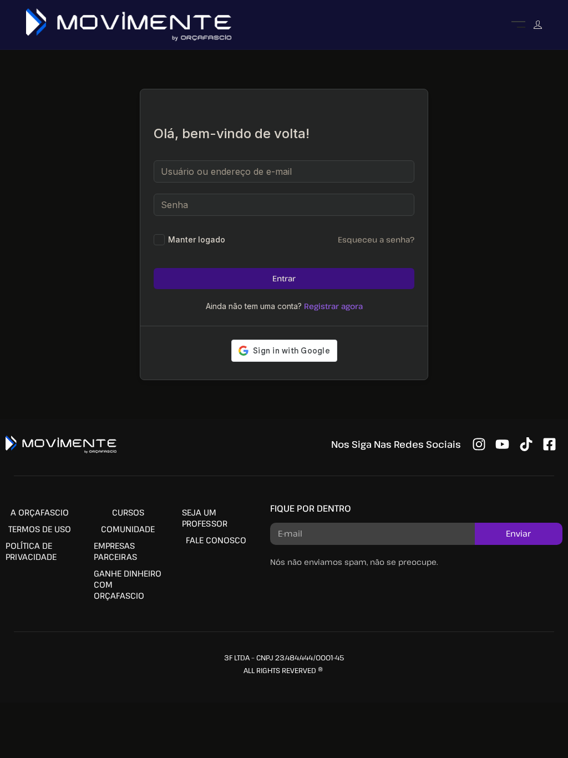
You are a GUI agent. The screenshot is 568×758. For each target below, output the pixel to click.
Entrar (284, 278)
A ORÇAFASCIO (40, 512)
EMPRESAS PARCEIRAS (115, 551)
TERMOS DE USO (39, 528)
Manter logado (196, 239)
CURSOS (128, 512)
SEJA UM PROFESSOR (204, 518)
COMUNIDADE (128, 528)
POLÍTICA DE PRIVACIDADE (31, 551)
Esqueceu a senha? (376, 239)
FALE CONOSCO (216, 539)
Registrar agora (333, 306)
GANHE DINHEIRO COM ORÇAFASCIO (127, 584)
